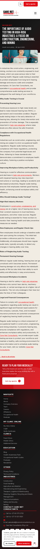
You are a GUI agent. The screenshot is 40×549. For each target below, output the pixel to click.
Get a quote (30, 4)
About (5, 401)
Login (5, 429)
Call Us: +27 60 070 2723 (14, 513)
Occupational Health (10, 415)
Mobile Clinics (8, 441)
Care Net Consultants (8, 335)
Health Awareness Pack (12, 455)
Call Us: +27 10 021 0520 (14, 517)
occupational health (18, 88)
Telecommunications (10, 499)
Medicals (6, 417)
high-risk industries (17, 125)
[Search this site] (20, 4)
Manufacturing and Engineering (14, 489)
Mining (5, 505)
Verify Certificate (9, 431)
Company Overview (10, 404)
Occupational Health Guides (13, 457)
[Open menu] (35, 13)
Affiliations (7, 412)
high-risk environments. (22, 175)
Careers (6, 409)
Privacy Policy (8, 471)
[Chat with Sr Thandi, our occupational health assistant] (34, 543)
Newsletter (7, 463)
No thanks (9, 543)
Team (5, 407)
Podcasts (6, 460)
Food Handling (8, 484)
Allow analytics (24, 543)
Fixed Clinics (7, 438)
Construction (8, 481)
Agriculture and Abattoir (12, 486)
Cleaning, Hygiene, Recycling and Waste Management (18, 495)
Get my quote (11, 381)
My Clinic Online (9, 426)
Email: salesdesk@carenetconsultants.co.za (18, 522)
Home (5, 399)
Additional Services (10, 443)
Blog (5, 452)
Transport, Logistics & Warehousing (16, 491)
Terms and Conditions (11, 474)
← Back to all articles (7, 357)
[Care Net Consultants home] (10, 13)
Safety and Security (10, 502)
